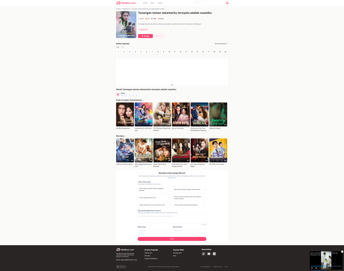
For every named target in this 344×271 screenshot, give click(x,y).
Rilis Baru (147, 256)
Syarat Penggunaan (205, 266)
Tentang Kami (177, 253)
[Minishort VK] (214, 254)
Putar (146, 36)
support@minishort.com (128, 260)
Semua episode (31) (220, 43)
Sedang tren (148, 253)
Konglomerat (143, 29)
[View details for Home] (126, 3)
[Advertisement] (172, 71)
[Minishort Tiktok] (204, 254)
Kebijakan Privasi (217, 266)
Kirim (174, 256)
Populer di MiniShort (151, 258)
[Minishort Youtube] (209, 254)
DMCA (226, 266)
